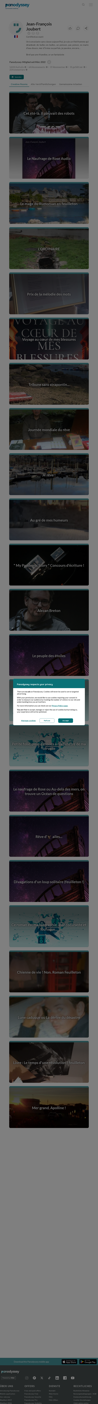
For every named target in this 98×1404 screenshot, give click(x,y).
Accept (66, 720)
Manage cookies (28, 720)
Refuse (47, 720)
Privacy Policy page (60, 706)
